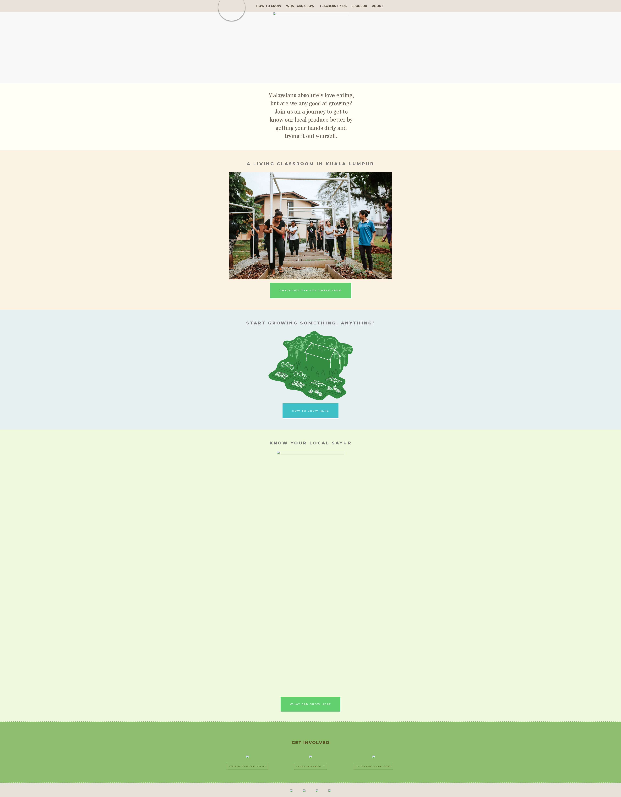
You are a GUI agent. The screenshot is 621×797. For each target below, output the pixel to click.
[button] (310, 290)
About (377, 6)
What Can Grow (300, 6)
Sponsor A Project (310, 766)
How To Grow (268, 6)
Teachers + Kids (333, 6)
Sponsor (359, 6)
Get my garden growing (374, 766)
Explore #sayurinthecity (247, 766)
